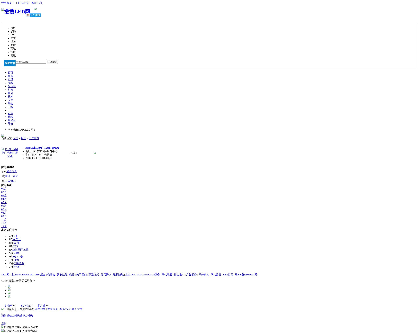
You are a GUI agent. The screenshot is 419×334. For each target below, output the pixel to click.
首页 (15, 138)
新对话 (42, 305)
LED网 (5, 274)
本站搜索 (52, 62)
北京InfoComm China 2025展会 (142, 274)
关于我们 (81, 274)
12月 (4, 226)
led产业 (16, 239)
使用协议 (106, 274)
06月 (4, 205)
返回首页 (77, 309)
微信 (71, 274)
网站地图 (167, 274)
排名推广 (179, 274)
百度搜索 (10, 63)
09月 (4, 216)
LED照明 (19, 263)
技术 (16, 260)
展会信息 (11, 171)
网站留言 (216, 274)
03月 (4, 195)
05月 (4, 202)
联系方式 (94, 274)
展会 (23, 138)
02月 (4, 192)
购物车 (8, 305)
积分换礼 (204, 274)
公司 (16, 242)
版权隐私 (118, 274)
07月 (4, 209)
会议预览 (34, 138)
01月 (4, 188)
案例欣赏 (62, 274)
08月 (4, 212)
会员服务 (40, 309)
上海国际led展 (20, 249)
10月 (4, 219)
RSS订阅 (228, 274)
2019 (15, 246)
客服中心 (37, 2)
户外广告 (17, 256)
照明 (16, 266)
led (15, 236)
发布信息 (52, 309)
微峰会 (51, 274)
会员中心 (65, 309)
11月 (4, 223)
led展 (16, 253)
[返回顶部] (1, 312)
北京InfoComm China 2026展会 (28, 274)
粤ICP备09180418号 (246, 274)
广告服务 (23, 2)
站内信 (25, 305)
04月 (4, 199)
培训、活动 (11, 176)
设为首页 (6, 2)
